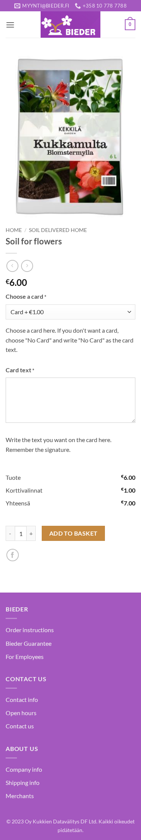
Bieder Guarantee (29, 643)
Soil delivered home (58, 230)
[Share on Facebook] (12, 555)
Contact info (22, 699)
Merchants (20, 795)
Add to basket (73, 533)
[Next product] (12, 266)
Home (14, 230)
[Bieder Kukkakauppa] (70, 24)
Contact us (20, 725)
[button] (10, 24)
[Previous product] (27, 266)
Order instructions (30, 629)
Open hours (21, 712)
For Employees (25, 656)
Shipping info (22, 782)
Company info (24, 769)
